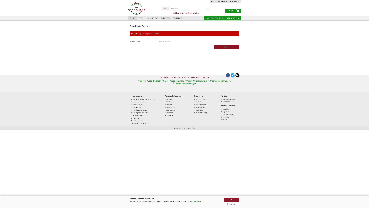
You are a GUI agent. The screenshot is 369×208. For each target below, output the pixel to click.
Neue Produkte (200, 107)
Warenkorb (199, 110)
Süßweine (169, 115)
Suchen (227, 47)
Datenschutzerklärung (194, 201)
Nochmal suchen (135, 42)
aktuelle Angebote (201, 105)
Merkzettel (235, 2)
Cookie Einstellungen (139, 123)
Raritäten (165, 18)
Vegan (141, 18)
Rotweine (169, 99)
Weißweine (170, 102)
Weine (133, 18)
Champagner (170, 107)
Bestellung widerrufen (225, 118)
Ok (232, 200)
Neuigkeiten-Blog (201, 113)
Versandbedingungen (139, 110)
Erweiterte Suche (214, 18)
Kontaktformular (137, 121)
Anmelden (225, 109)
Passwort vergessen (228, 114)
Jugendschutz (136, 107)
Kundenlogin (223, 2)
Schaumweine (170, 110)
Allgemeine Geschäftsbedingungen (143, 99)
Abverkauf (177, 18)
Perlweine (169, 113)
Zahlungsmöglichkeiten (140, 113)
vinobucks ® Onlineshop (182, 128)
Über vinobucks (137, 115)
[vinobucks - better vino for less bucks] (142, 8)
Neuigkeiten (233, 18)
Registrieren (226, 112)
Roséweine (169, 105)
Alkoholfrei (152, 18)
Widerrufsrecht (137, 105)
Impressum (136, 118)
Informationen (231, 204)
